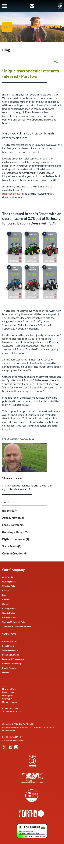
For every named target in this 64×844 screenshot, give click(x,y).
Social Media (8, 645)
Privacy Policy (8, 608)
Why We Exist (8, 586)
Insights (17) (9, 510)
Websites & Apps (10, 650)
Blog (6, 50)
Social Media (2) (11, 546)
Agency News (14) (13, 517)
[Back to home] (32, 6)
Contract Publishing (11, 663)
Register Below (11, 193)
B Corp (5, 590)
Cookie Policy (8, 613)
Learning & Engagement (13, 659)
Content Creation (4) (14, 553)
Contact (6, 599)
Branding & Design (10, 654)
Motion (5, 672)
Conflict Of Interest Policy (14, 622)
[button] (4, 5)
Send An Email (11, 708)
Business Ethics (9, 617)
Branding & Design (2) (15, 532)
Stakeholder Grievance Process (16, 626)
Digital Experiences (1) (15, 539)
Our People (7, 577)
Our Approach (9, 581)
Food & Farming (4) (13, 525)
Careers (5, 604)
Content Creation (10, 641)
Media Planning (9, 668)
